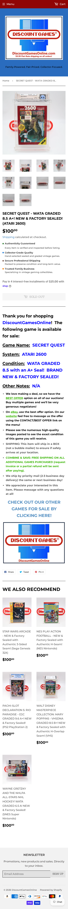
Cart (62, 4)
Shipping (8, 237)
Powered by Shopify (51, 890)
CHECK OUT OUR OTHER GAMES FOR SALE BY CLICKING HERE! (34, 509)
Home (5, 80)
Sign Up (57, 873)
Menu (10, 4)
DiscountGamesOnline (24, 890)
